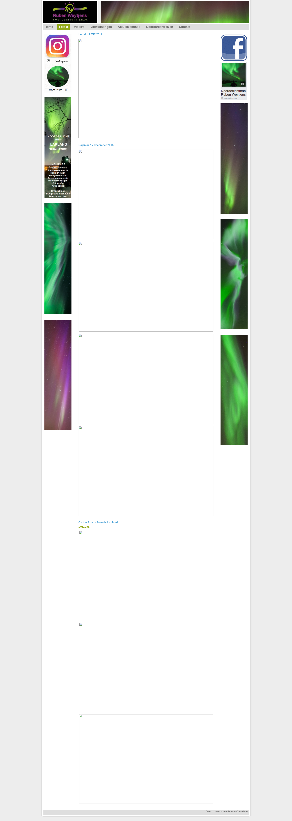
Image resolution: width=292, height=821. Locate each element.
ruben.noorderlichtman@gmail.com (232, 811)
